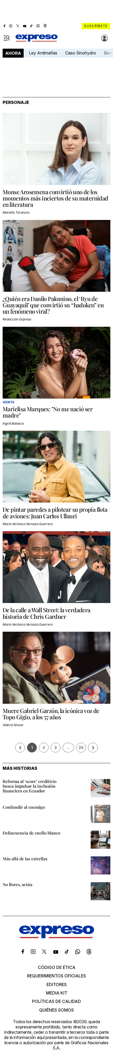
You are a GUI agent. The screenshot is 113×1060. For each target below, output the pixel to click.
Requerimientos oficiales (56, 975)
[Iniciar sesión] (104, 38)
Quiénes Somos (56, 1010)
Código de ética (56, 967)
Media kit (56, 993)
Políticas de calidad (56, 1001)
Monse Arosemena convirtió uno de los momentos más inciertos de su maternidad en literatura (55, 198)
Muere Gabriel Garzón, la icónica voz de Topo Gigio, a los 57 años (51, 714)
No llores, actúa (17, 884)
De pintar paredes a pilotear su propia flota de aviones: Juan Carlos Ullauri (55, 512)
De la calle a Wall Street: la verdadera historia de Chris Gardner (46, 613)
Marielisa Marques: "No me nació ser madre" (48, 412)
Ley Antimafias (43, 53)
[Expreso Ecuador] (56, 936)
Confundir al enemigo (24, 807)
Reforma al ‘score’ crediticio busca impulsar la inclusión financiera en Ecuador (29, 785)
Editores (57, 984)
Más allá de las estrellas (25, 858)
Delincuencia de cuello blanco (31, 833)
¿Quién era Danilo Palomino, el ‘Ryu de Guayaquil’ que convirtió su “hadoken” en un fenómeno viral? (53, 305)
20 (81, 747)
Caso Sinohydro (80, 53)
